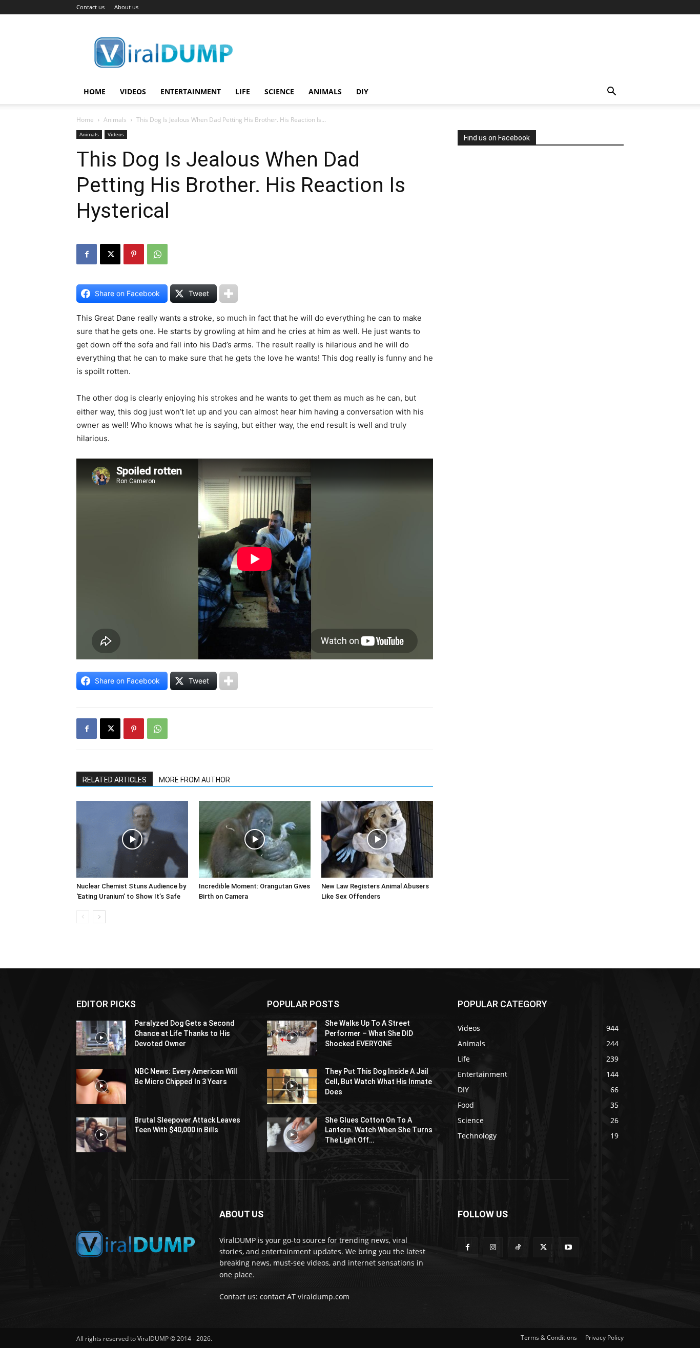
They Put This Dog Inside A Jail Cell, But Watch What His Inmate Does (378, 1081)
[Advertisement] (534, 253)
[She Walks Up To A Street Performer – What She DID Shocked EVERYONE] (292, 1038)
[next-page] (99, 916)
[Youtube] (569, 1247)
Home (95, 91)
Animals (325, 91)
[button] (611, 92)
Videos (133, 91)
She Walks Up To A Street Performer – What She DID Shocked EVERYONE (369, 1033)
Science (279, 91)
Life (242, 91)
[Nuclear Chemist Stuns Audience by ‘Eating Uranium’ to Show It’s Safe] (132, 839)
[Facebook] (86, 254)
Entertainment (190, 91)
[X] (110, 254)
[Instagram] (493, 1247)
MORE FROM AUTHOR (194, 780)
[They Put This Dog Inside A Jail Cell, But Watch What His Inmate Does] (292, 1086)
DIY (362, 91)
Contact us (90, 7)
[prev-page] (82, 916)
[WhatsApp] (157, 254)
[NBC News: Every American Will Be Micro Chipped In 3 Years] (101, 1086)
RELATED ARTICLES (115, 780)
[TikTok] (518, 1247)
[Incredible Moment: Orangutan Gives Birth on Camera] (255, 839)
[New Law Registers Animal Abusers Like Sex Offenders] (377, 839)
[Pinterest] (133, 254)
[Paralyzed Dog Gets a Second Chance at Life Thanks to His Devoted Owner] (101, 1038)
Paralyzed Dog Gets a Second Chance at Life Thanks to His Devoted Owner (184, 1033)
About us (126, 7)
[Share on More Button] (228, 293)
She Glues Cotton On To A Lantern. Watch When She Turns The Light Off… (379, 1130)
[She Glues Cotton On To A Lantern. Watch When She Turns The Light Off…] (292, 1134)
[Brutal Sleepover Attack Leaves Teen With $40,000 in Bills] (101, 1134)
